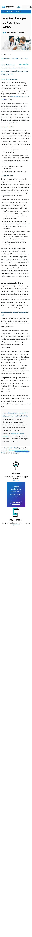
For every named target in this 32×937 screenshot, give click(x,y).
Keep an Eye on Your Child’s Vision (21, 452)
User (30, 6)
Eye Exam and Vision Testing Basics (10, 447)
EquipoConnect (11, 32)
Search (27, 6)
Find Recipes (16, 503)
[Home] (11, 7)
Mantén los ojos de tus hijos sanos (14, 59)
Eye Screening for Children (13, 448)
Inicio (2, 58)
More (19, 11)
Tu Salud (7, 58)
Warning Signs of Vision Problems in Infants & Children (18, 450)
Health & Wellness (8, 11)
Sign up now (16, 525)
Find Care (16, 480)
